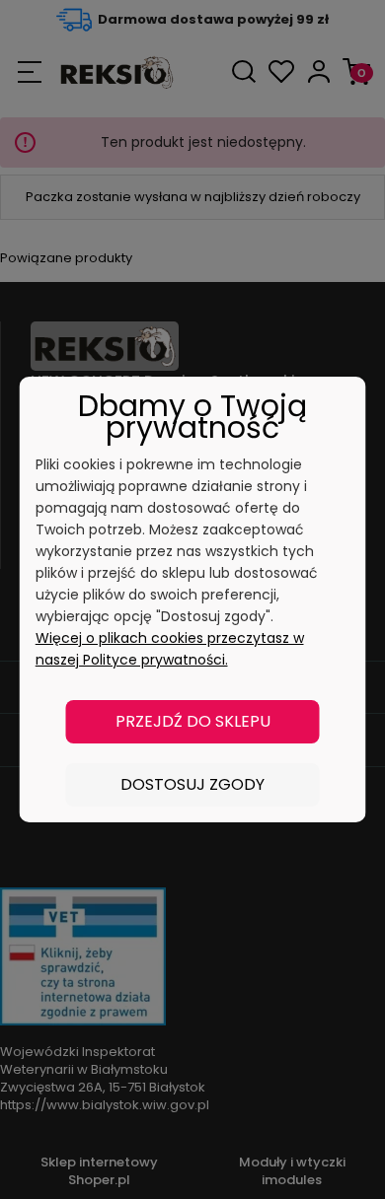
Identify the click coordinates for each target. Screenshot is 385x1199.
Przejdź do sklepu (193, 721)
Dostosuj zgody (192, 784)
